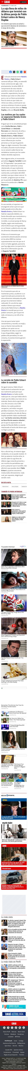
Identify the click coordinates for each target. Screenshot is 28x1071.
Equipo (22, 1052)
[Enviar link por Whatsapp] (17, 72)
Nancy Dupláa (15, 486)
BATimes (17, 1036)
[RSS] (20, 1028)
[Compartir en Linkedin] (21, 72)
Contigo (21, 1041)
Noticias (14, 1032)
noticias (14, 800)
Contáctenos (7, 1052)
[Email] (25, 72)
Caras (15, 1041)
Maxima (21, 1046)
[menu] (2, 2)
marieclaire (14, 823)
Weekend (13, 1034)
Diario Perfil (6, 1032)
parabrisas (14, 869)
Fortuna (6, 1034)
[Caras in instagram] (4, 1028)
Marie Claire (21, 1032)
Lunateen (10, 1036)
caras (14, 846)
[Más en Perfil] (10, 795)
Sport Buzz (8, 1046)
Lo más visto (7, 917)
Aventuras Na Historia (9, 1043)
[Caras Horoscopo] (14, 1015)
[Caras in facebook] (8, 1028)
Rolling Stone (21, 1043)
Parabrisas (21, 1034)
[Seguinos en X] (12, 1028)
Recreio (15, 1046)
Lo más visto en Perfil (11, 961)
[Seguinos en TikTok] (16, 1028)
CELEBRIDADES (4, 5)
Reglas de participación (11, 1055)
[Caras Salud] (14, 1008)
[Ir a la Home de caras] (7, 2)
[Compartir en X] (14, 72)
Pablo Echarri (5, 486)
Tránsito (21, 1055)
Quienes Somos (18, 1050)
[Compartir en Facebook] (10, 72)
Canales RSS (8, 1050)
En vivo (24, 2)
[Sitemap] (24, 1028)
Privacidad (16, 1052)
